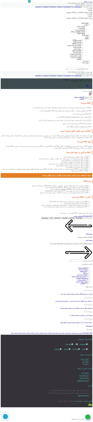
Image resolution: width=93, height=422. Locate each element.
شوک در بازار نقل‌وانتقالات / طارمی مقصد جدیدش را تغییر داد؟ (76, 294)
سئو (59, 333)
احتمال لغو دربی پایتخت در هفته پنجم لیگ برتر (80, 315)
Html (87, 216)
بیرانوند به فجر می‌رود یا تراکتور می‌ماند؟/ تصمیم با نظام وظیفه (76, 322)
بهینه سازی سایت (66, 333)
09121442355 (84, 378)
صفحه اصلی (85, 23)
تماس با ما (85, 62)
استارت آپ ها (77, 52)
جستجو (86, 69)
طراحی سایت (81, 26)
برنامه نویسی (77, 49)
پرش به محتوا (88, 1)
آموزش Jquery (76, 43)
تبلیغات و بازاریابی (76, 57)
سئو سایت (82, 28)
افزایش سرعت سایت (77, 333)
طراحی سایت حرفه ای (36, 333)
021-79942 (85, 373)
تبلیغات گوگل (81, 33)
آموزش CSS (77, 42)
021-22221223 (84, 375)
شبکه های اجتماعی (75, 54)
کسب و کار (14, 333)
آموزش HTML (77, 40)
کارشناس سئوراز (79, 97)
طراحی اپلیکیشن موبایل (78, 31)
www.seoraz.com (83, 395)
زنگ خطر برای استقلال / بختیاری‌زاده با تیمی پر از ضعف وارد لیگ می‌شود (73, 301)
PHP (90, 216)
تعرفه (87, 36)
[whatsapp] (87, 416)
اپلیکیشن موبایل (76, 50)
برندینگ (85, 273)
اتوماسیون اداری (80, 30)
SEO (90, 333)
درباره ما (86, 61)
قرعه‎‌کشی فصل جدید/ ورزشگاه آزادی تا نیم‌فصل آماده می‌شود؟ (76, 308)
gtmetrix (86, 333)
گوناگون (79, 59)
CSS (83, 216)
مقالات (86, 38)
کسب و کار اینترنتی (75, 55)
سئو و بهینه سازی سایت (74, 45)
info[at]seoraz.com (83, 381)
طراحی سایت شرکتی (23, 333)
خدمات (86, 24)
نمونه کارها (85, 35)
